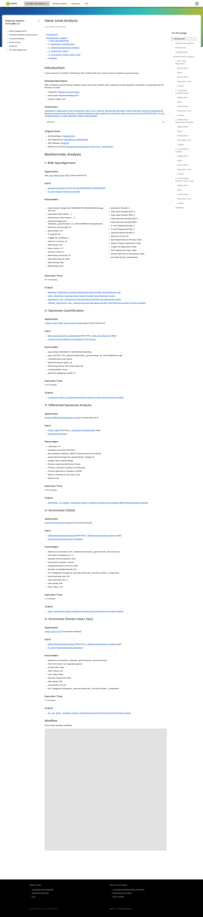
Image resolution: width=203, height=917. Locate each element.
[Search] (197, 3)
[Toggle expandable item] (163, 122)
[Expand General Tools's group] (7, 42)
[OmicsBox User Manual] (46, 4)
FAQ (86, 4)
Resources (76, 4)
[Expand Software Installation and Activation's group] (7, 35)
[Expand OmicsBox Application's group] (7, 50)
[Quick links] (11, 3)
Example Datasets (59, 4)
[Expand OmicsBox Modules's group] (7, 39)
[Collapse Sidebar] (39, 400)
